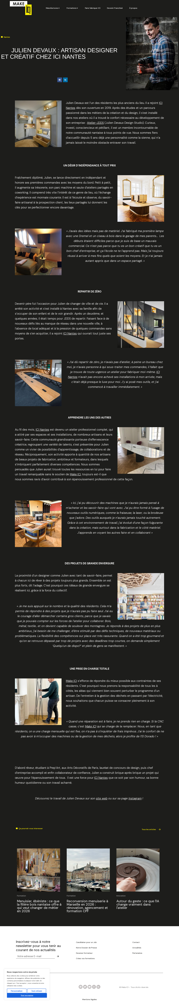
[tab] (53, 8)
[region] (27, 984)
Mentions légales (89, 999)
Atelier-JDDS (95, 123)
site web (101, 798)
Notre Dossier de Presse (86, 947)
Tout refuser (36, 991)
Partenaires (137, 953)
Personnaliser (17, 991)
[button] (59, 80)
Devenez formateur (84, 953)
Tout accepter (27, 995)
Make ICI (75, 474)
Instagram (135, 798)
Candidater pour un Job (86, 942)
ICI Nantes (70, 333)
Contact (136, 942)
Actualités (136, 947)
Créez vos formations (85, 958)
